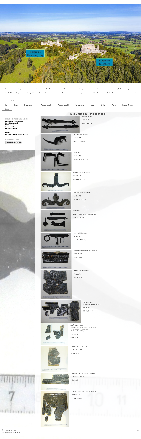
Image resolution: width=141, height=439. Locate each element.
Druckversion (8, 430)
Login (137, 430)
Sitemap (16, 430)
